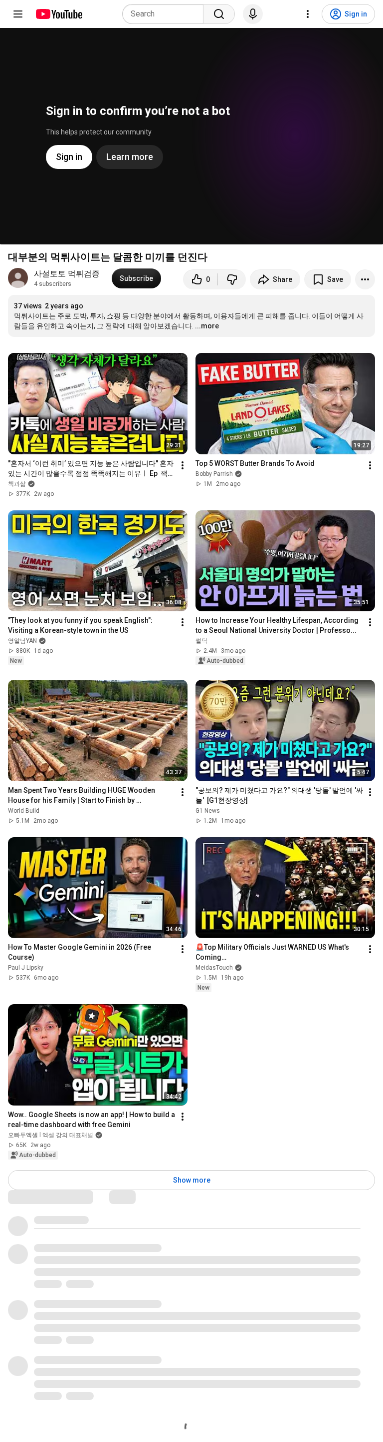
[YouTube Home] (58, 14)
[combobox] (166, 14)
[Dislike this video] (232, 279)
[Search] (219, 14)
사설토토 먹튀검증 (67, 273)
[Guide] (18, 14)
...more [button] (207, 326)
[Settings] (308, 14)
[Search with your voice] (253, 14)
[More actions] (365, 279)
